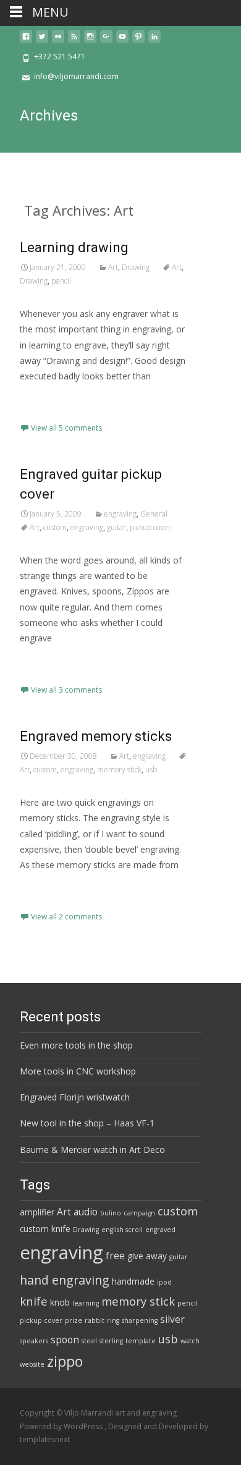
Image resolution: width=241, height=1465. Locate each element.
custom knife (45, 1229)
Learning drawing (74, 247)
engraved (160, 1229)
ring (113, 1320)
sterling (111, 1340)
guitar (116, 527)
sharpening (140, 1320)
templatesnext (45, 1439)
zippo (65, 1361)
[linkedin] (154, 41)
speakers (34, 1340)
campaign (139, 1213)
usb (151, 769)
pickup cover (150, 527)
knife (34, 1301)
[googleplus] (106, 41)
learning (85, 1303)
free (115, 1255)
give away (147, 1256)
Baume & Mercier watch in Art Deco (92, 1149)
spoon (65, 1339)
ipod (164, 1282)
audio (86, 1211)
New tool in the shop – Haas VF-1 (87, 1123)
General (153, 514)
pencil (61, 281)
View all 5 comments (66, 428)
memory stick (119, 769)
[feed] (74, 41)
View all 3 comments (66, 690)
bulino (110, 1213)
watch (190, 1340)
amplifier (37, 1212)
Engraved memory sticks (96, 736)
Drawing (136, 267)
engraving (120, 514)
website (32, 1364)
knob (60, 1302)
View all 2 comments (66, 916)
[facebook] (26, 41)
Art (113, 267)
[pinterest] (138, 41)
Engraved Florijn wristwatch (75, 1097)
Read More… (47, 399)
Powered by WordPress (62, 1426)
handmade (133, 1281)
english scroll (122, 1229)
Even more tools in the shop (76, 1045)
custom (55, 527)
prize (73, 1320)
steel (89, 1340)
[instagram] (90, 41)
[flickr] (58, 41)
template (140, 1340)
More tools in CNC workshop (78, 1071)
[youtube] (122, 41)
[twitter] (42, 41)
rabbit (94, 1320)
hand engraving (64, 1280)
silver (172, 1319)
